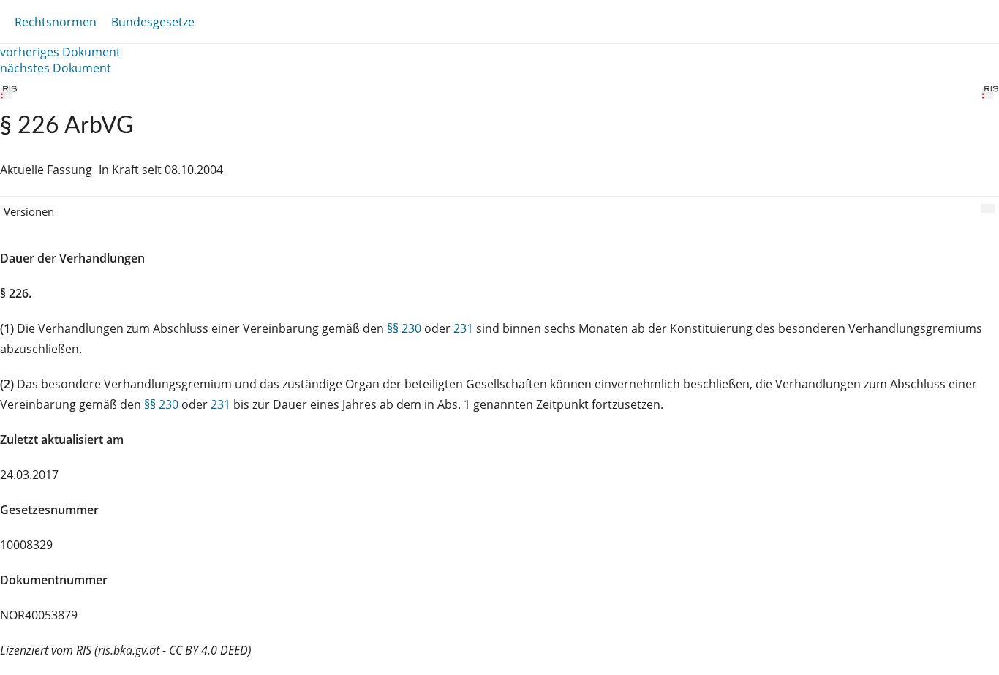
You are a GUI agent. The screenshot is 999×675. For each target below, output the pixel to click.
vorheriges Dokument (60, 52)
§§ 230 (404, 328)
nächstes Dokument (55, 68)
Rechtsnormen (56, 22)
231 (463, 328)
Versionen (29, 211)
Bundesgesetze (153, 22)
